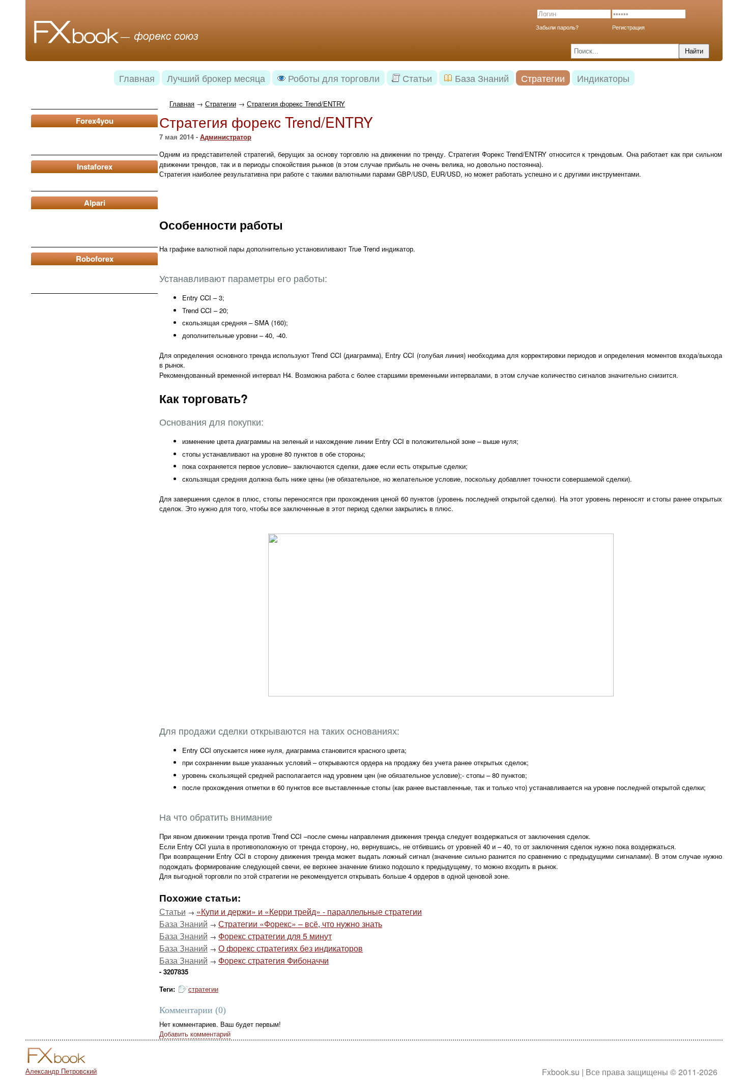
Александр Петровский (61, 1071)
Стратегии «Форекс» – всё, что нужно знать (300, 924)
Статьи (172, 911)
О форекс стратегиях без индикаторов (290, 948)
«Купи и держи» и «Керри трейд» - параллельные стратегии (309, 911)
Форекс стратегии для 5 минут (275, 936)
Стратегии (220, 103)
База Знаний (183, 924)
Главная (181, 103)
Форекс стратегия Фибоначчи (273, 960)
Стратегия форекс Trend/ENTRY (296, 103)
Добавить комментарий (195, 1034)
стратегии (203, 989)
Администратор (225, 137)
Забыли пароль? (557, 27)
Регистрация (628, 27)
